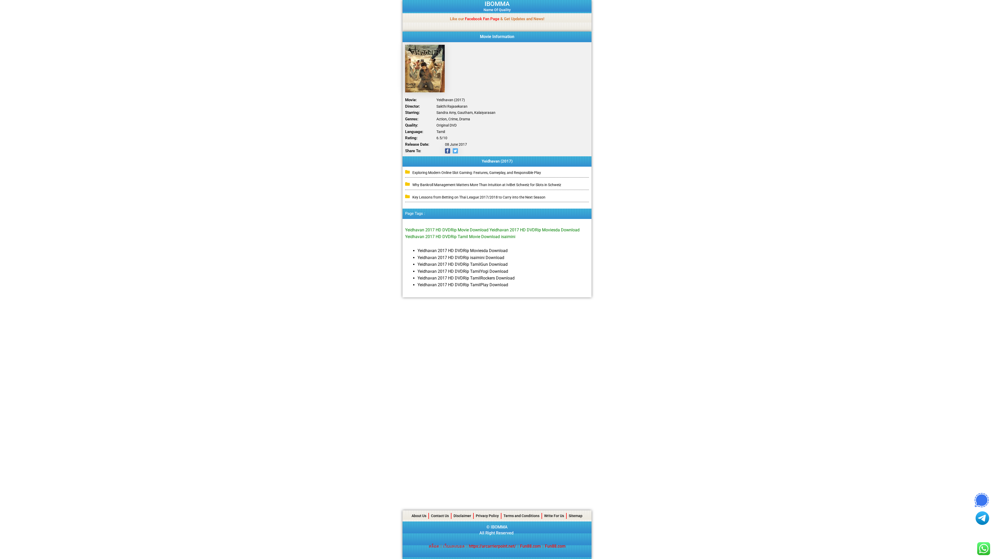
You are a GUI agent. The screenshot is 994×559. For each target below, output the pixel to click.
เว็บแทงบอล (454, 546)
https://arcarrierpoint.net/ (492, 546)
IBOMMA (497, 4)
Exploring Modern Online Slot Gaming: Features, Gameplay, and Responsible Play (476, 173)
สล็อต (434, 546)
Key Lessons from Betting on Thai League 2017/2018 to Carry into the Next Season (478, 197)
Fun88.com (530, 546)
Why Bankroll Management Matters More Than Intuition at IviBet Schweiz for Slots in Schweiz (486, 185)
